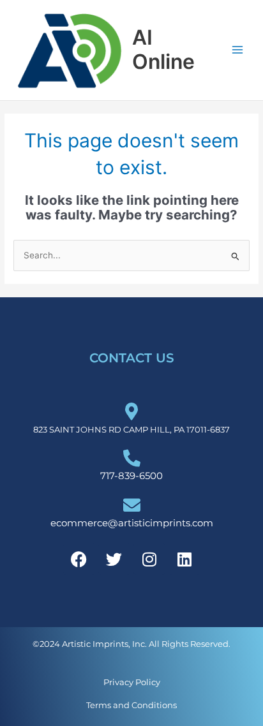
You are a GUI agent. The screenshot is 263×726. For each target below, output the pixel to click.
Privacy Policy (131, 682)
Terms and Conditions (131, 705)
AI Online (163, 49)
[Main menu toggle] (238, 50)
